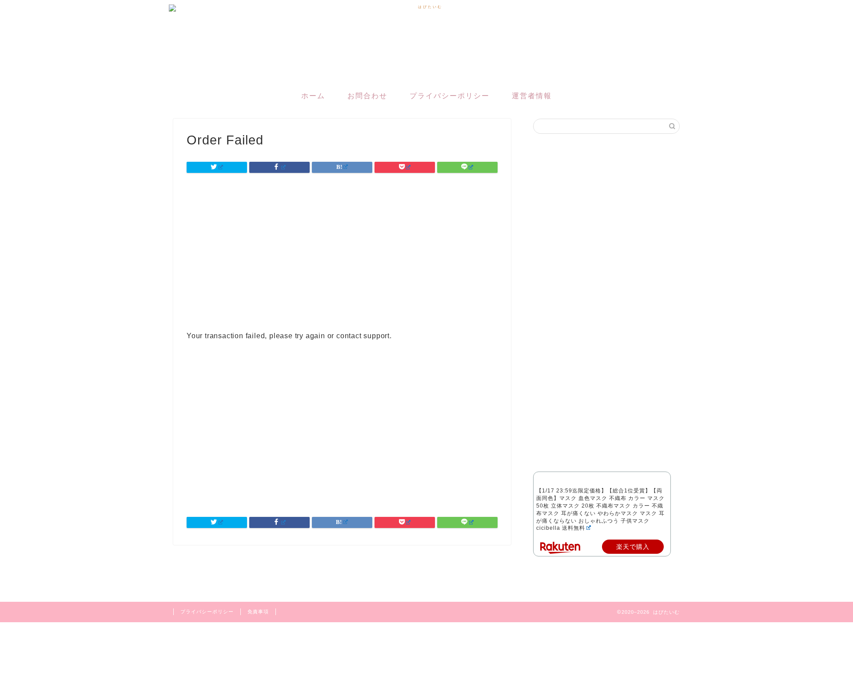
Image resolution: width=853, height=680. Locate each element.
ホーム (313, 96)
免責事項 (258, 611)
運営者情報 (532, 96)
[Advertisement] (342, 432)
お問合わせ (367, 96)
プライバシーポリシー (450, 96)
